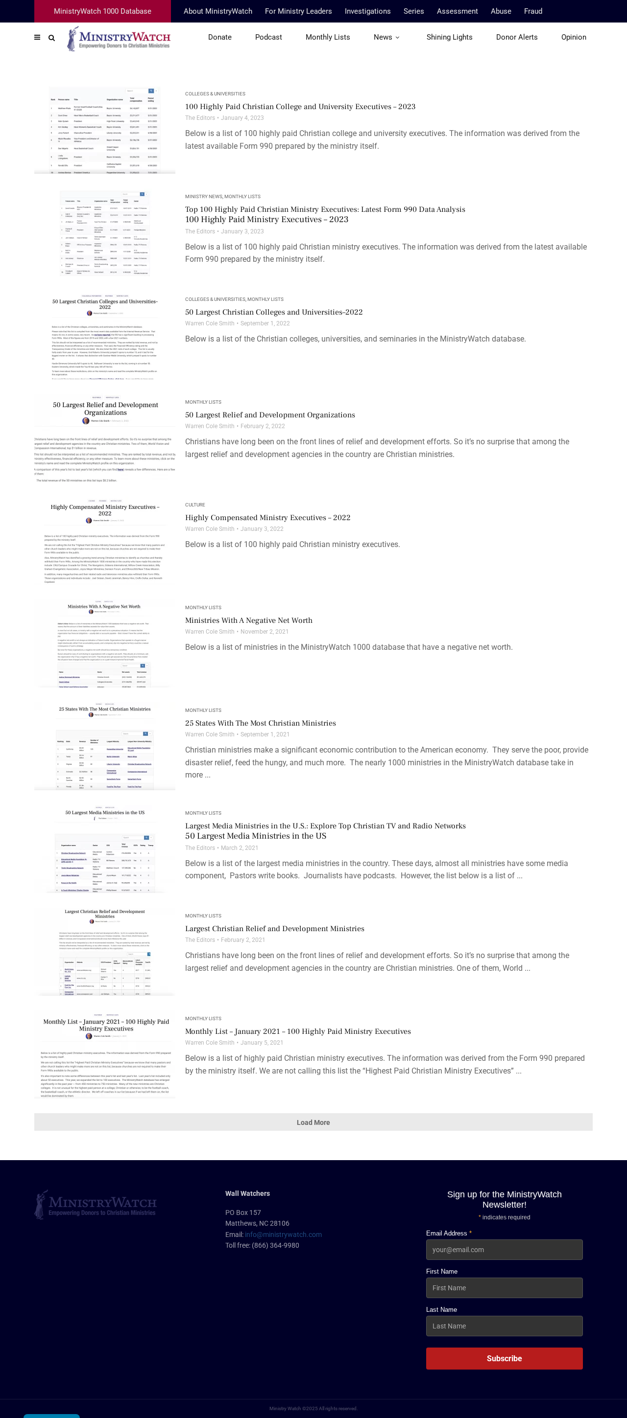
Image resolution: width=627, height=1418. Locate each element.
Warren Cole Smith (210, 323)
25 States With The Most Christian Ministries (260, 723)
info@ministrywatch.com (283, 1234)
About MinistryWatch (218, 11)
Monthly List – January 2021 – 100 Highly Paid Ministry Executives (298, 1031)
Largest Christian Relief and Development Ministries (274, 929)
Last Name (441, 1309)
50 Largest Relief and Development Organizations (270, 415)
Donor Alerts (517, 37)
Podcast (268, 37)
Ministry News (203, 196)
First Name (442, 1271)
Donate (220, 37)
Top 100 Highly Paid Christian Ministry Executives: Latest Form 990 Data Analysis (325, 215)
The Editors (200, 117)
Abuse (501, 11)
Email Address (449, 1233)
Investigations (368, 11)
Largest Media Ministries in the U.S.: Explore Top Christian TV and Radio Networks (325, 831)
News (383, 37)
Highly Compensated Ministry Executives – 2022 (268, 518)
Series (414, 11)
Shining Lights (450, 37)
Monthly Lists (328, 37)
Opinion (573, 37)
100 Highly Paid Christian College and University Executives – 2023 (300, 107)
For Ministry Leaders (298, 11)
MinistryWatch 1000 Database (102, 11)
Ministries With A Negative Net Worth (249, 620)
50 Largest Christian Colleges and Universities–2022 (274, 312)
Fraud (533, 11)
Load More (313, 1122)
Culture (195, 504)
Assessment (457, 11)
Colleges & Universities (215, 93)
